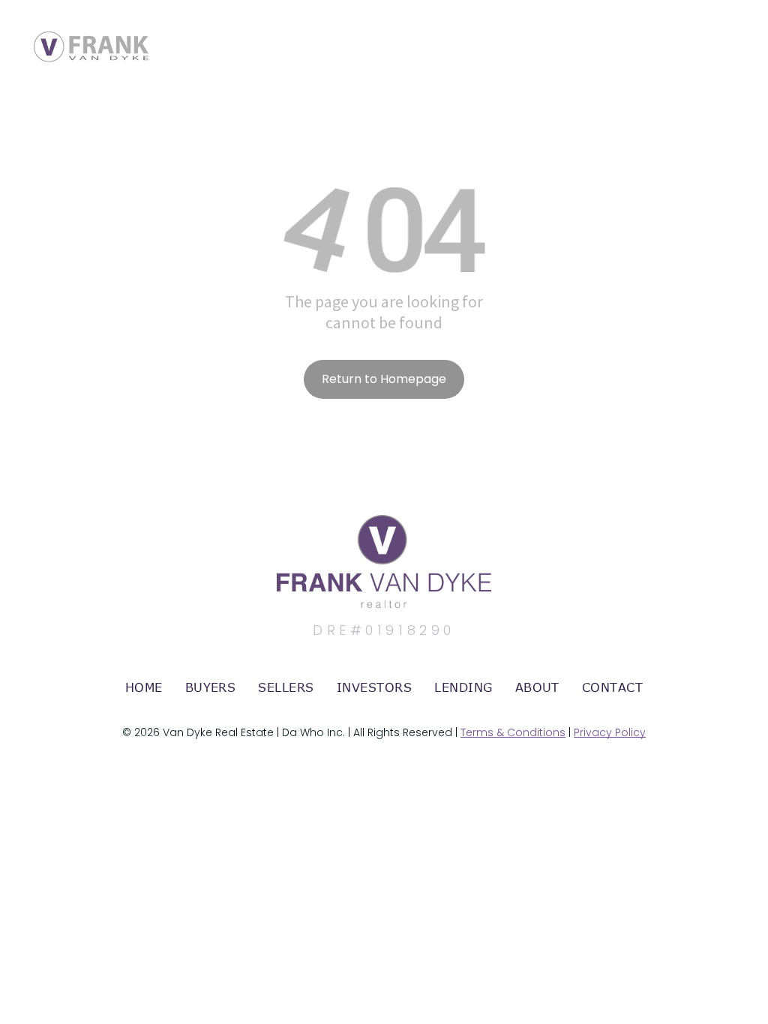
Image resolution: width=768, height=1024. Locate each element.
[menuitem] (144, 687)
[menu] (735, 32)
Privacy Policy (610, 732)
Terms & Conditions (513, 732)
